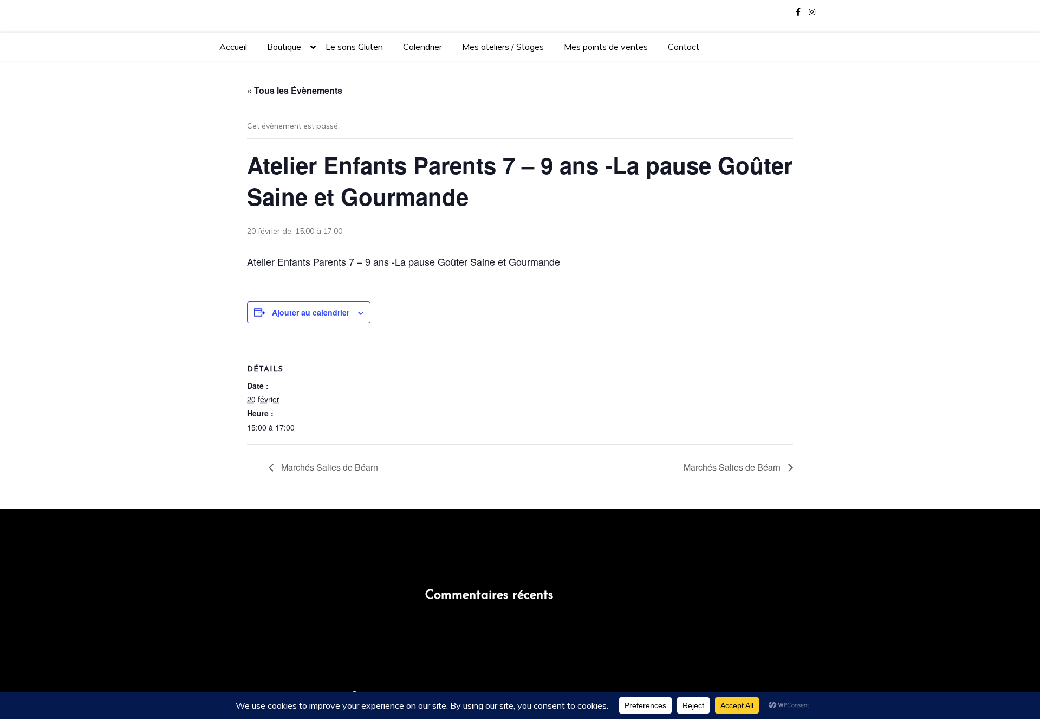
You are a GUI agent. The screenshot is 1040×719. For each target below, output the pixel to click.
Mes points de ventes (606, 46)
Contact (683, 46)
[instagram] (812, 12)
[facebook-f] (798, 12)
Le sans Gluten (354, 46)
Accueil (233, 46)
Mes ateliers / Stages (503, 46)
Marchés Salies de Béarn (328, 467)
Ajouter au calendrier (310, 312)
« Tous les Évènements (294, 90)
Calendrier (422, 46)
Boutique (284, 46)
